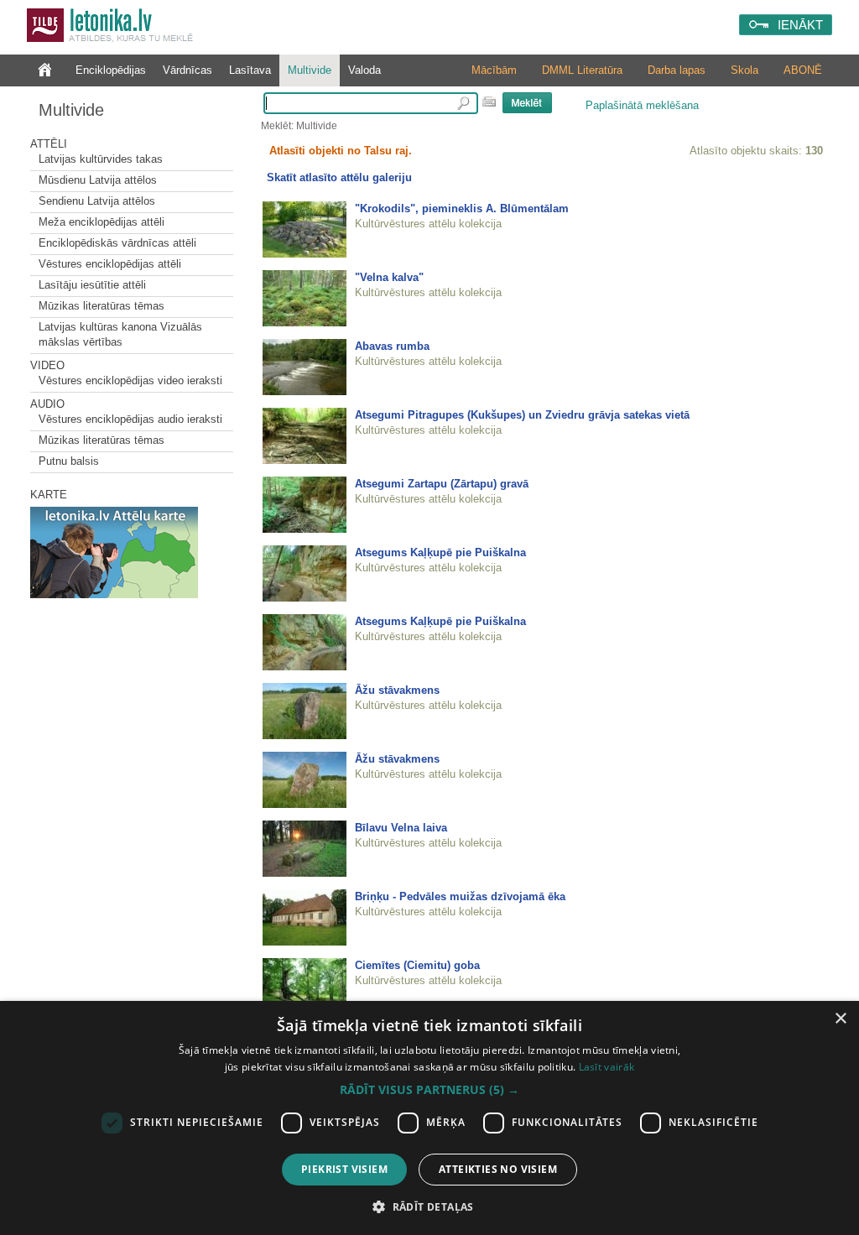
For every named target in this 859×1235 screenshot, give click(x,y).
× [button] (840, 1019)
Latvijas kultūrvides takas (101, 159)
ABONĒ (803, 70)
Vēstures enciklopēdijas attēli (110, 264)
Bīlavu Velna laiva (401, 827)
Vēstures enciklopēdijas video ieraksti (130, 380)
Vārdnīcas (187, 70)
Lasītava (250, 70)
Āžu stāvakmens (397, 690)
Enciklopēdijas (110, 70)
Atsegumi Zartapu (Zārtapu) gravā (441, 483)
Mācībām (494, 70)
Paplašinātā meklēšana (642, 105)
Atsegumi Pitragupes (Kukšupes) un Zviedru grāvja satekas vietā (522, 415)
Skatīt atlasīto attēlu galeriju (339, 177)
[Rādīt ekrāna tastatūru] (489, 101)
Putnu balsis (69, 461)
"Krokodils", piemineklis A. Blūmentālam (462, 208)
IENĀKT (800, 25)
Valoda (364, 70)
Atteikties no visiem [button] (498, 1169)
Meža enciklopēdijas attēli (101, 222)
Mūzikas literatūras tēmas (101, 306)
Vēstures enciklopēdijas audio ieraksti (130, 419)
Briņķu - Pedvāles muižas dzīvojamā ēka (460, 896)
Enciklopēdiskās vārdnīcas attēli (117, 243)
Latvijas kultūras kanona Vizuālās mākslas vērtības (120, 334)
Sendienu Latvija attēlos (97, 201)
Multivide (309, 70)
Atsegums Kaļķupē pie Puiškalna (440, 552)
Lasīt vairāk (607, 1067)
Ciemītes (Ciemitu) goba (417, 965)
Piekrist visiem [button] (344, 1169)
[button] (429, 1089)
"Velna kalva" (389, 277)
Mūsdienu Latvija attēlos (98, 180)
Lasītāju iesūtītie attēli (92, 285)
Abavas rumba (392, 346)
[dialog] (429, 1118)
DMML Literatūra (582, 70)
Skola (744, 70)
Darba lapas (676, 70)
